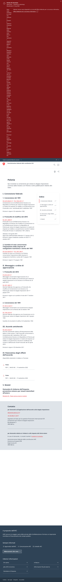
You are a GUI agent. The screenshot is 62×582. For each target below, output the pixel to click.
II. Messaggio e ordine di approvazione (46, 205)
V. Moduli (42, 219)
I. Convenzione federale (46, 201)
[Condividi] (58, 171)
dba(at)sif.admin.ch (13, 413)
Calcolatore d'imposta (9, 571)
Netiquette (15, 579)
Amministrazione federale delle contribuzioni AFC (20, 163)
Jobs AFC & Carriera (9, 567)
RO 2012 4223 (7, 330)
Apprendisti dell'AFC (10, 546)
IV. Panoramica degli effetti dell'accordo (47, 214)
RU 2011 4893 (7, 220)
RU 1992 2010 (7, 312)
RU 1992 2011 (18, 201)
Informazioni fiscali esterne (42, 567)
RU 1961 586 (17, 251)
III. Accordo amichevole (46, 210)
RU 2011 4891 (7, 285)
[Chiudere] (61, 1)
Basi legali (10, 579)
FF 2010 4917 (6, 275)
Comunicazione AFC (25, 546)
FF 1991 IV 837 (7, 306)
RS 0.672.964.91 (7, 201)
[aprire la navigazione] (58, 165)
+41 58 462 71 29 (12, 416)
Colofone (5, 579)
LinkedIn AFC (38, 546)
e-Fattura (36, 562)
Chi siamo (6, 562)
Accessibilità (21, 579)
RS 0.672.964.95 (7, 251)
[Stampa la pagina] (55, 171)
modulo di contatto (37, 436)
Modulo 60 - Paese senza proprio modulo (15, 396)
